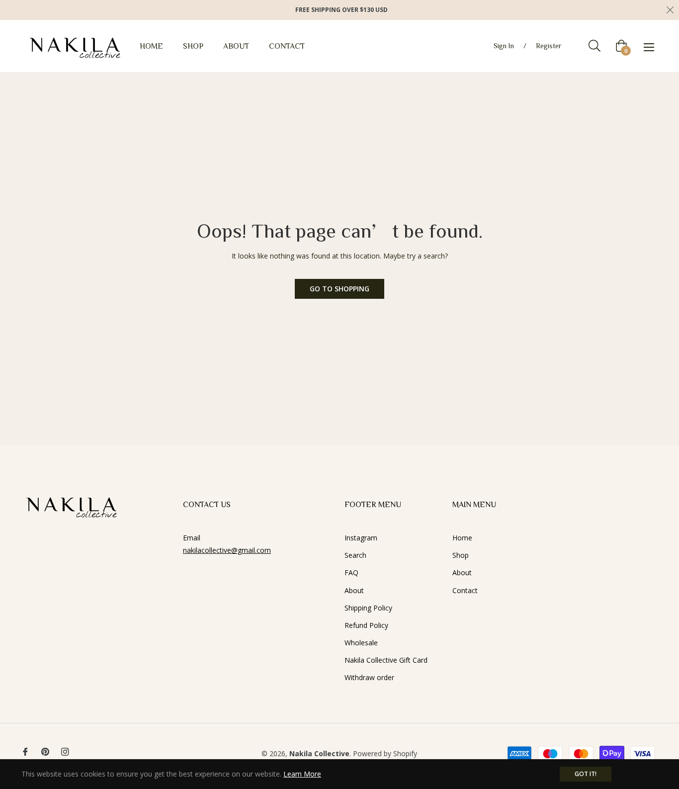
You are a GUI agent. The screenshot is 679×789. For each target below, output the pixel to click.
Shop (460, 555)
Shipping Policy (368, 608)
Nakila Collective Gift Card (385, 660)
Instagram (360, 537)
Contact (465, 590)
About (354, 590)
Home (462, 537)
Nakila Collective (319, 753)
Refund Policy (366, 625)
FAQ (351, 572)
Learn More (302, 774)
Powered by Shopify (385, 753)
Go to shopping (339, 288)
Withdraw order (369, 677)
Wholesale (361, 642)
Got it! (585, 774)
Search (355, 555)
